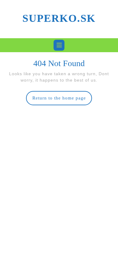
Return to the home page (62, 100)
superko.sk (59, 18)
